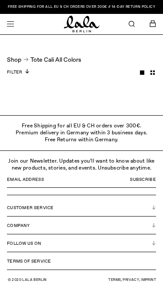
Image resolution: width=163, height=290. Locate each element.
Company (18, 225)
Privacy (131, 280)
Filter (15, 72)
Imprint (148, 280)
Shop (14, 60)
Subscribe (143, 179)
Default (142, 72)
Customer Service (30, 208)
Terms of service (29, 261)
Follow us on (24, 243)
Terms (114, 280)
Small (152, 72)
